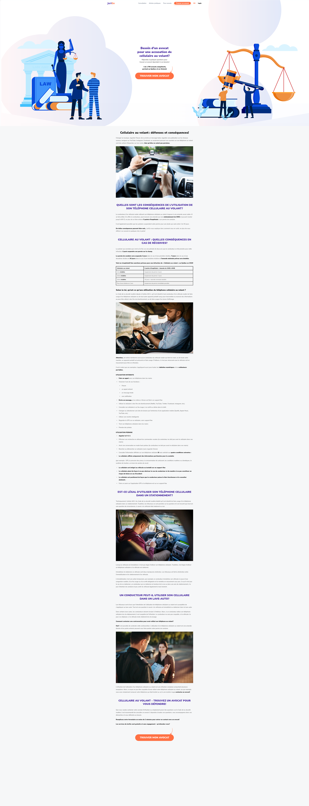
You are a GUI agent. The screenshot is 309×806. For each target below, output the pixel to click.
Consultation (142, 3)
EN (194, 3)
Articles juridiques (155, 3)
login (199, 3)
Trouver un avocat (182, 3)
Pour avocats (167, 3)
